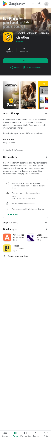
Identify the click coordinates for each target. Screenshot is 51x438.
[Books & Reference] (14, 150)
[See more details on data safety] (12, 214)
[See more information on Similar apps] (46, 229)
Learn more (16, 186)
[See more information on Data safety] (46, 157)
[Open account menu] (46, 4)
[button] (12, 52)
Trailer (25, 22)
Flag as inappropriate (15, 256)
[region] (25, 50)
